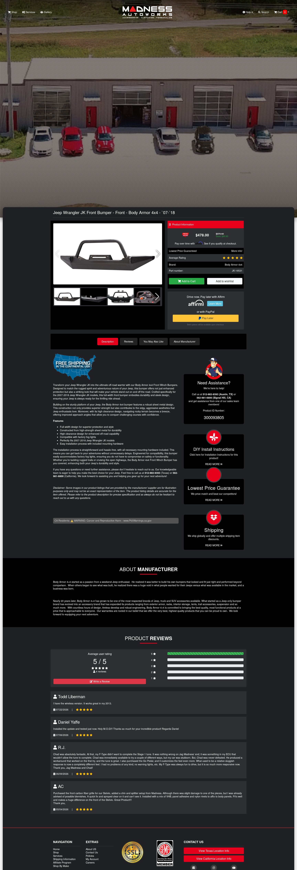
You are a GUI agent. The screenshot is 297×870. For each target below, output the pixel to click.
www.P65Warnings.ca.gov (137, 520)
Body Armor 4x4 (233, 264)
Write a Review (101, 681)
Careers (90, 862)
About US (91, 849)
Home (56, 849)
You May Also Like (153, 341)
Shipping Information (64, 859)
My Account (92, 859)
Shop (14, 12)
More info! (236, 251)
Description (108, 341)
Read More (212, 500)
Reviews (128, 341)
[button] (158, 254)
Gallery (47, 12)
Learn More (215, 303)
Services (30, 12)
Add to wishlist (225, 281)
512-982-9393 (152, 472)
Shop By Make (61, 866)
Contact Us (92, 852)
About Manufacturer (184, 341)
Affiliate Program (62, 862)
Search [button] (265, 12)
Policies (90, 855)
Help (248, 12)
